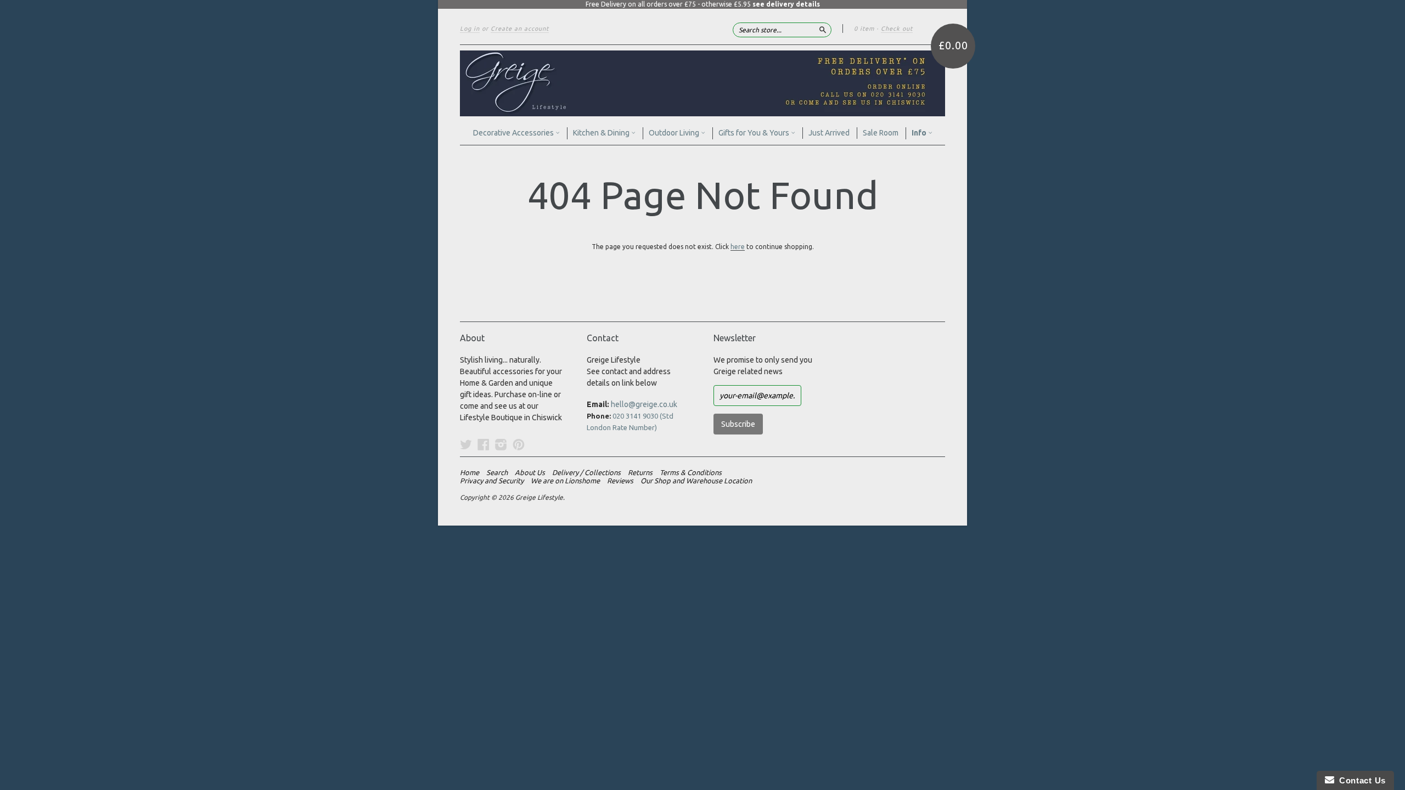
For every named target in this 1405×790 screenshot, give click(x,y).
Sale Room (880, 132)
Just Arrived (829, 132)
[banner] (702, 83)
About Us (530, 472)
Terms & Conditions (691, 472)
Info (920, 132)
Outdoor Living (675, 132)
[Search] (822, 29)
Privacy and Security (492, 480)
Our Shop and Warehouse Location (696, 480)
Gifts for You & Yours (754, 132)
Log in (470, 28)
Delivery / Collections (586, 472)
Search (497, 472)
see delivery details (786, 4)
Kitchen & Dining (602, 132)
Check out (897, 28)
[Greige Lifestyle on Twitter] (466, 444)
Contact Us (1360, 780)
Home (469, 472)
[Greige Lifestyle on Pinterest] (519, 444)
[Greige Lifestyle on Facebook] (483, 444)
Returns (640, 472)
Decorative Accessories (514, 132)
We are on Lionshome (565, 480)
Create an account (520, 28)
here (737, 246)
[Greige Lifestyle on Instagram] (501, 444)
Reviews (620, 480)
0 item (864, 28)
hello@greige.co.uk (644, 404)
